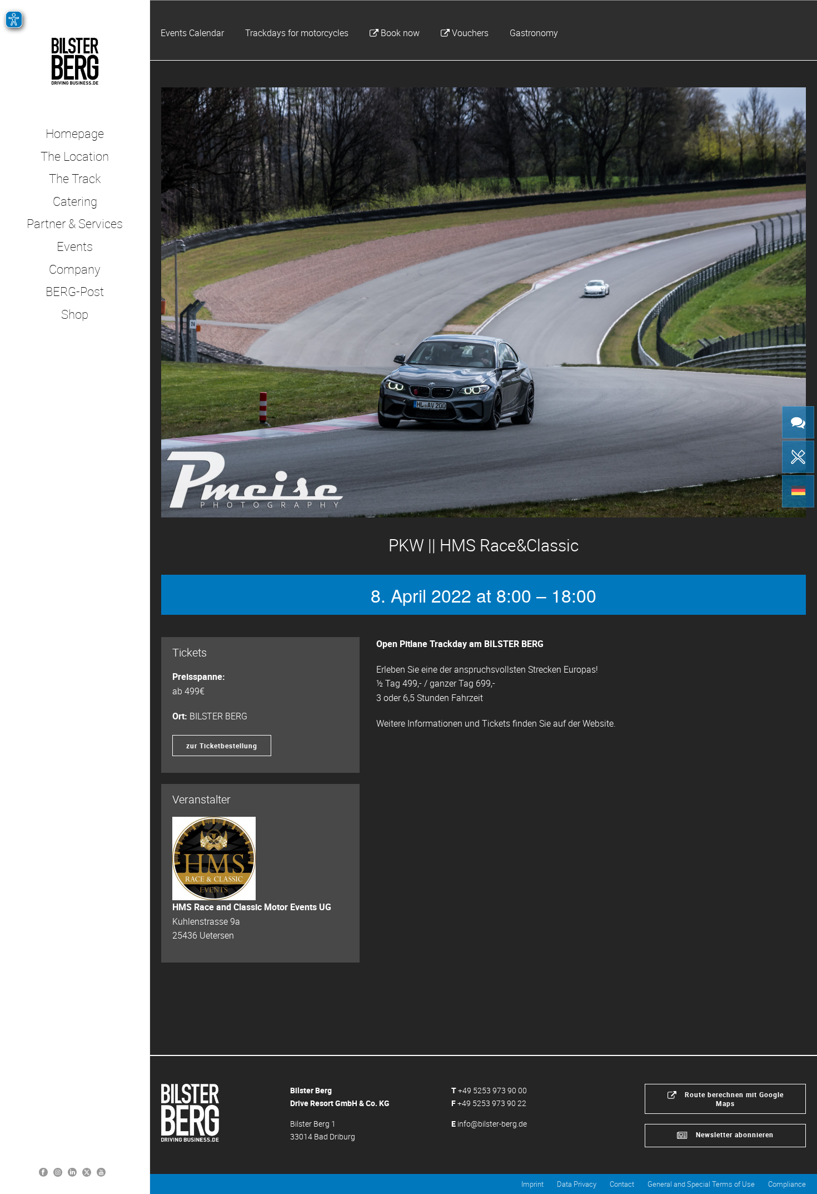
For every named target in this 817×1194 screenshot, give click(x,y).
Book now (400, 33)
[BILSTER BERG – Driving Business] (75, 61)
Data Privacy (576, 1184)
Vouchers (470, 33)
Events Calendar (192, 33)
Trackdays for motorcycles (296, 33)
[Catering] (798, 457)
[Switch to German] (798, 491)
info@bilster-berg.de (492, 1123)
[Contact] (798, 422)
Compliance (787, 1184)
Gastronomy (534, 33)
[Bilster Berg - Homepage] (190, 1112)
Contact (622, 1184)
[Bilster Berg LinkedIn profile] (72, 1171)
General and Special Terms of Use (701, 1184)
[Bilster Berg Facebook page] (43, 1171)
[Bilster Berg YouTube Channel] (101, 1171)
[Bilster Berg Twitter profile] (86, 1171)
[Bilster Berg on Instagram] (57, 1171)
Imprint (532, 1184)
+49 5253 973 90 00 (492, 1090)
